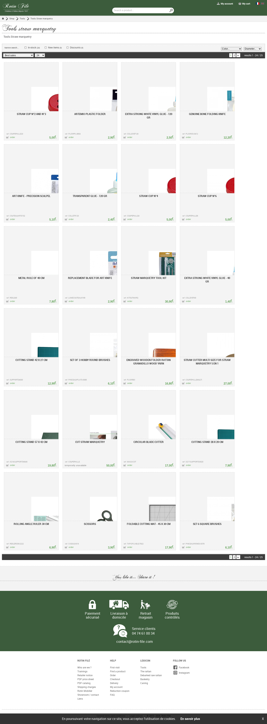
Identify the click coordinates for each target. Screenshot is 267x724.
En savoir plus (190, 719)
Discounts (76, 47)
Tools (22, 18)
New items (55, 47)
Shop (11, 18)
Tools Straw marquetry (41, 18)
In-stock (34, 47)
